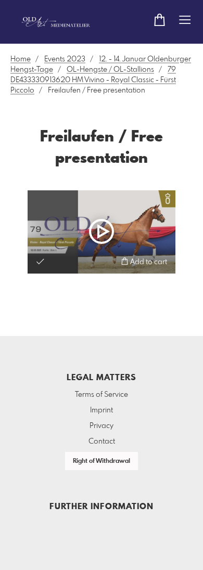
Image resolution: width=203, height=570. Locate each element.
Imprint (101, 410)
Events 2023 (64, 59)
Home (20, 59)
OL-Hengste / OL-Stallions (110, 69)
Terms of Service (101, 394)
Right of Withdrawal (101, 461)
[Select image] (40, 261)
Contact (101, 441)
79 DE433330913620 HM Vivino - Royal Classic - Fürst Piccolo (93, 80)
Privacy (101, 426)
